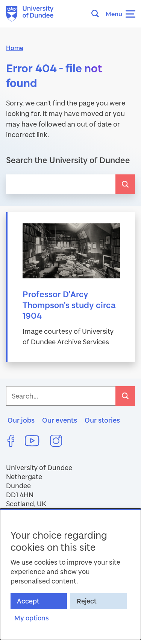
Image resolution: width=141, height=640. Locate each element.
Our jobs (21, 420)
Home (14, 48)
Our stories (102, 420)
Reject (87, 601)
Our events (59, 420)
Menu (114, 14)
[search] (125, 184)
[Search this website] (97, 13)
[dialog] (70, 574)
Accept (28, 601)
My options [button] (31, 618)
